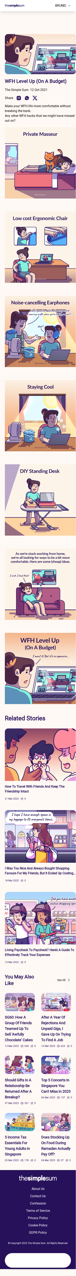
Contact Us (38, 1196)
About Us (38, 1189)
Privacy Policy (38, 1218)
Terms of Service (38, 1211)
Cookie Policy (38, 1225)
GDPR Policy (38, 1232)
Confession (38, 1203)
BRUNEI (60, 5)
